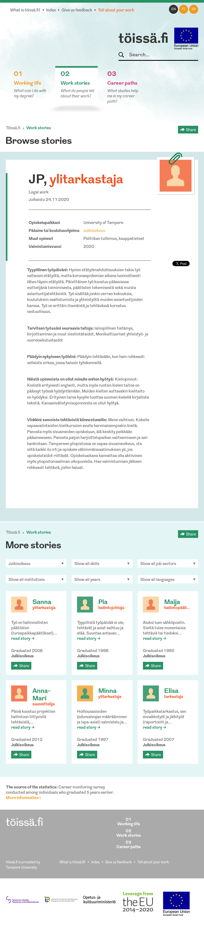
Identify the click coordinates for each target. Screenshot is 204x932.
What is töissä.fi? (25, 10)
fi (183, 9)
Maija (172, 602)
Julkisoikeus (94, 231)
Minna (107, 691)
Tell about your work (116, 10)
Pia (103, 602)
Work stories (38, 128)
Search (123, 55)
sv (194, 9)
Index (51, 10)
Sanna (41, 602)
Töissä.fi (13, 128)
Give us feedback (77, 10)
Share (191, 129)
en (173, 9)
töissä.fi (143, 39)
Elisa (171, 691)
